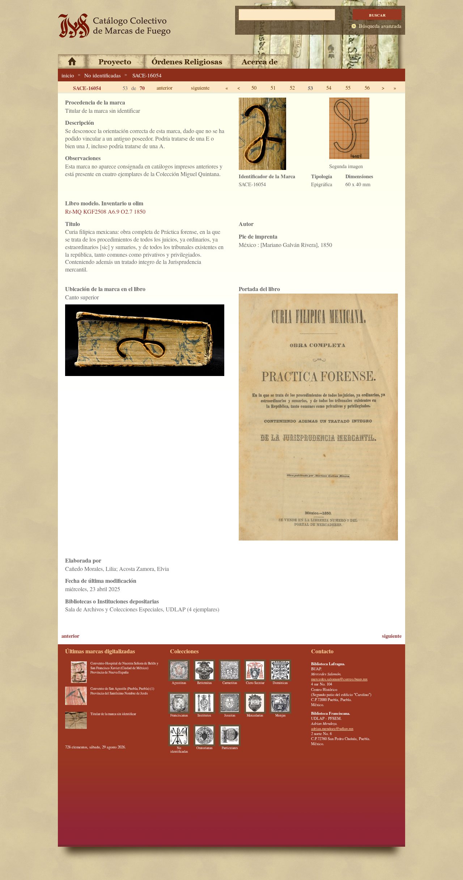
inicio (67, 75)
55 (348, 87)
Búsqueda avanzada (380, 25)
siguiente (200, 87)
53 (310, 88)
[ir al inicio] (114, 25)
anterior (165, 87)
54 (328, 87)
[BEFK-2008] (76, 672)
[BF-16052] (76, 723)
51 (273, 87)
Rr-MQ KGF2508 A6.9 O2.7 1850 (105, 211)
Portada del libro (259, 289)
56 (367, 87)
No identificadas (102, 75)
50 (253, 87)
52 (292, 87)
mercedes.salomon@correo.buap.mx (339, 679)
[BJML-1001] (76, 697)
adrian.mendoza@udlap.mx (332, 728)
